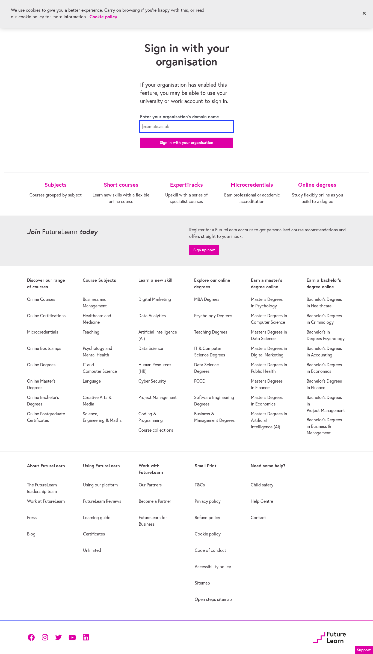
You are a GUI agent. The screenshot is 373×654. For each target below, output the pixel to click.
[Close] (364, 13)
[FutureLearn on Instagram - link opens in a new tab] (45, 637)
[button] (364, 649)
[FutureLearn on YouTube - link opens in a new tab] (72, 637)
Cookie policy (103, 16)
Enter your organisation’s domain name (179, 116)
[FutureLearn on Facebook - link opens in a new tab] (31, 637)
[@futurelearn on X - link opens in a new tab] (58, 637)
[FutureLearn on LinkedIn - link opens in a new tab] (86, 637)
